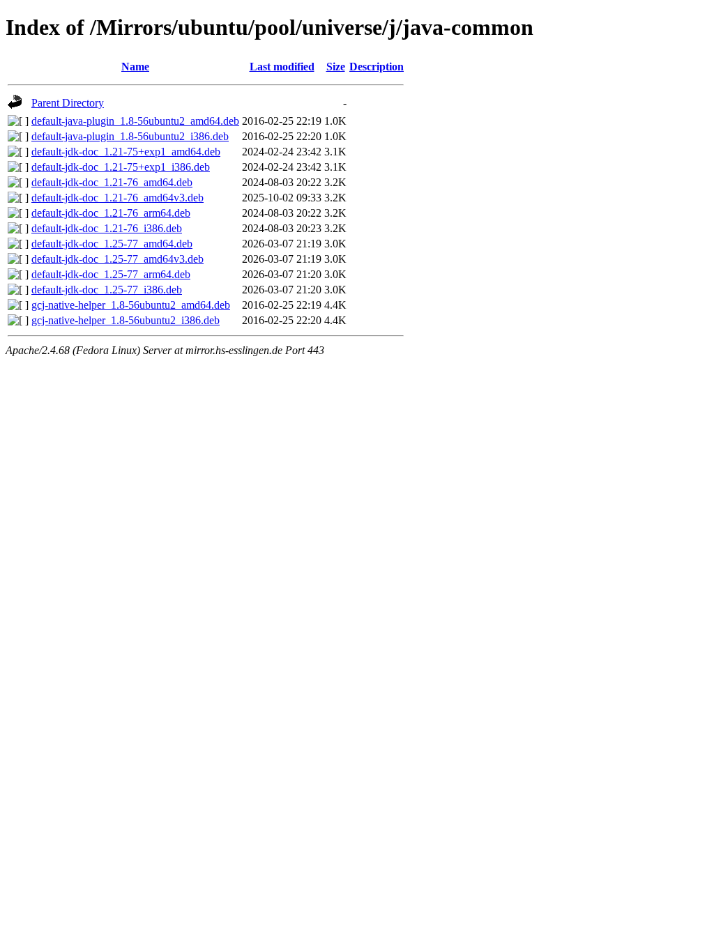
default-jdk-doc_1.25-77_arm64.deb (110, 274)
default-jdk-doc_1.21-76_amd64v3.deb (117, 198)
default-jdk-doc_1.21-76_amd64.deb (111, 182)
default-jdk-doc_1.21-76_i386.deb (106, 228)
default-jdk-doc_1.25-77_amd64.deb (111, 243)
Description (376, 66)
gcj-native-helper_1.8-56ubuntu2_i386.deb (125, 320)
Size (335, 66)
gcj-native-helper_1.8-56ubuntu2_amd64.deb (130, 305)
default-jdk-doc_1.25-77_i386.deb (106, 289)
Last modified (282, 66)
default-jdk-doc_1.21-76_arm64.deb (110, 213)
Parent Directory (67, 103)
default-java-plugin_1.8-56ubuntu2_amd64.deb (135, 121)
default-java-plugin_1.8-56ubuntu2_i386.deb (130, 136)
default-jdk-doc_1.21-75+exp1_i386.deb (120, 167)
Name (135, 66)
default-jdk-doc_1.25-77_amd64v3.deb (117, 259)
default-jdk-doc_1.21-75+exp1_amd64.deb (125, 152)
